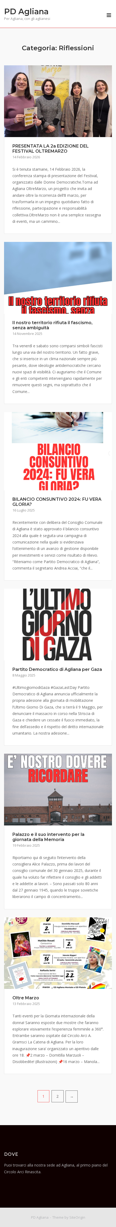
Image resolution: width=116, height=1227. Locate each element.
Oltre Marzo (25, 997)
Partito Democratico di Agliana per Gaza (57, 669)
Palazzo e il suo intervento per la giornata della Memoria (48, 837)
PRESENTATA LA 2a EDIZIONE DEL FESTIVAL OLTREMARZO (50, 149)
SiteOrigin (77, 1217)
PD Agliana (26, 11)
